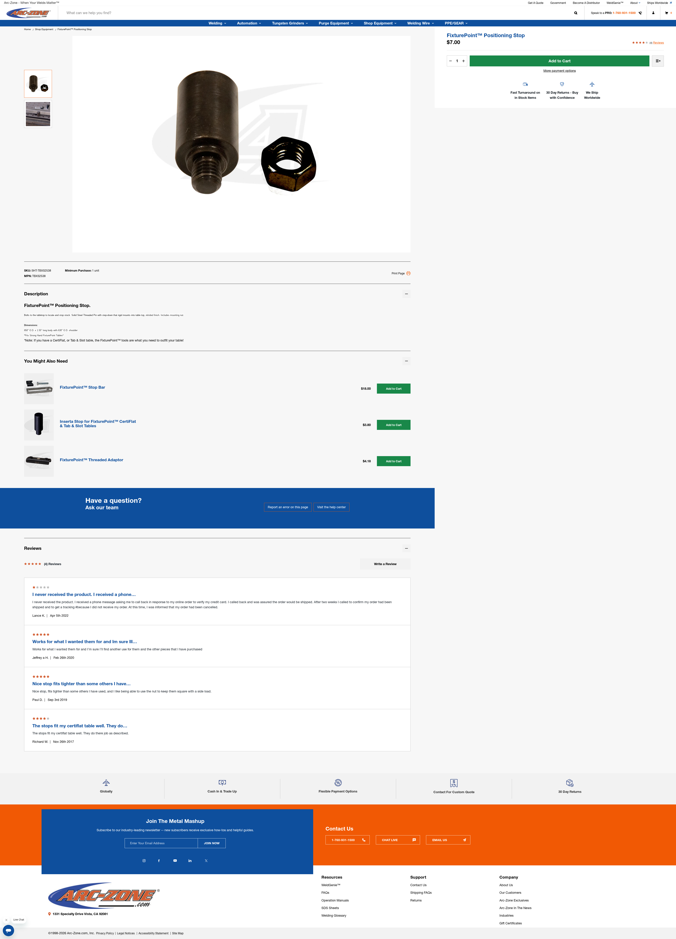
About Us (506, 885)
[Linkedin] (190, 861)
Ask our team (101, 507)
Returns (416, 900)
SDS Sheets (330, 908)
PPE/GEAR (454, 23)
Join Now (212, 843)
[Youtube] (175, 861)
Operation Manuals (335, 900)
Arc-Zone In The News (515, 908)
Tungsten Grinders (288, 23)
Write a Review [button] (385, 564)
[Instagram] (144, 861)
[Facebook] (159, 861)
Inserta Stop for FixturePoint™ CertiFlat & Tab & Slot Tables (98, 423)
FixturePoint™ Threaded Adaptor (91, 460)
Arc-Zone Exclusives (514, 900)
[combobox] (321, 13)
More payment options (559, 71)
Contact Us (418, 885)
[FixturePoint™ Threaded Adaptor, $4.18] (39, 460)
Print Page (398, 273)
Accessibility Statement (154, 933)
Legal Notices (126, 933)
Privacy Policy (105, 933)
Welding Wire (418, 23)
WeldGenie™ (330, 885)
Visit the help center (331, 507)
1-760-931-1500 (624, 13)
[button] (106, 784)
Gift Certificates (510, 923)
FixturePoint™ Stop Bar (82, 387)
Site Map (177, 933)
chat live (390, 840)
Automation (247, 23)
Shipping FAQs (421, 893)
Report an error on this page (288, 507)
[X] (206, 861)
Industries (506, 915)
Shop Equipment (378, 23)
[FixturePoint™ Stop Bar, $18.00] (39, 388)
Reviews (658, 42)
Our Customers (510, 893)
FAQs (325, 893)
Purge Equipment (334, 23)
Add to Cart (394, 388)
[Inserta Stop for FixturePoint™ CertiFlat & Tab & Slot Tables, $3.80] (39, 424)
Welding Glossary (333, 915)
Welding (215, 23)
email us (439, 840)
